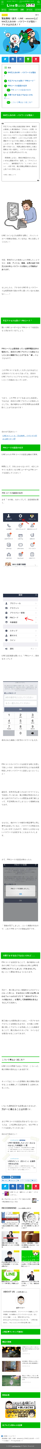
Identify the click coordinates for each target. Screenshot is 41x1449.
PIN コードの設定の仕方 (19, 90)
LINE (5, 1180)
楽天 (34, 1180)
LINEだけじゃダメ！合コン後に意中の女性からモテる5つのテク (30, 1349)
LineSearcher (16, 1446)
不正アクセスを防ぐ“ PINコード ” (20, 81)
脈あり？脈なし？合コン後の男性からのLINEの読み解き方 (30, 1377)
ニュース (4, 15)
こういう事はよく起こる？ (20, 102)
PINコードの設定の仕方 (16, 86)
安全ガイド (16, 1177)
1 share (21, 1140)
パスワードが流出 (24, 1180)
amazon (13, 1180)
